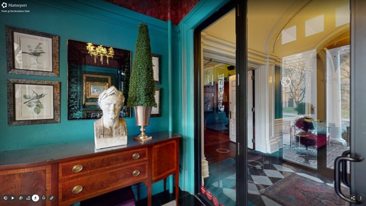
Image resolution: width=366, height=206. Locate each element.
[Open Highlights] (5, 198)
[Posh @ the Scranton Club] (183, 103)
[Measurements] (51, 198)
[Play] (12, 198)
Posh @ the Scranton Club (16, 11)
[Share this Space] (352, 198)
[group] (28, 198)
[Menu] (360, 198)
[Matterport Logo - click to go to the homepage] (14, 5)
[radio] (21, 198)
